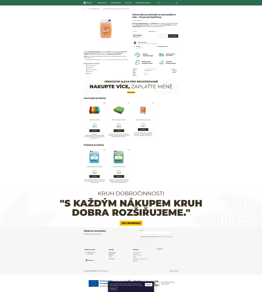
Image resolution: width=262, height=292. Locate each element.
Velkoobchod (136, 253)
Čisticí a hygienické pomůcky (150, 69)
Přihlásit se (145, 241)
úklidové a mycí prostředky (104, 59)
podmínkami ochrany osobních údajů (164, 236)
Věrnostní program (137, 252)
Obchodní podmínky (137, 254)
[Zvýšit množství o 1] (165, 36)
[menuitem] (102, 2)
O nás (134, 256)
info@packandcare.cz (163, 46)
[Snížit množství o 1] (159, 36)
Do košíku (174, 36)
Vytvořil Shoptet (174, 270)
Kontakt (134, 257)
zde (141, 285)
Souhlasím (148, 284)
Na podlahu (146, 73)
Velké (145, 75)
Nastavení (113, 288)
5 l (144, 72)
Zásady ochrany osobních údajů (140, 258)
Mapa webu (135, 260)
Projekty (135, 261)
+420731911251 (90, 254)
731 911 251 (138, 46)
